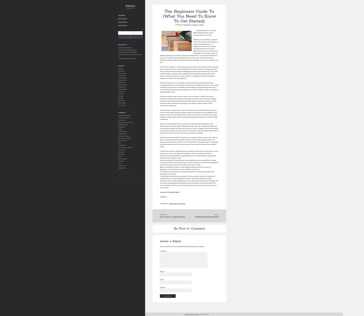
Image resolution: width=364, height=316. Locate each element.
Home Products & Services (125, 138)
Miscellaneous (122, 145)
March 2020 (121, 100)
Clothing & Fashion (123, 124)
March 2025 (121, 71)
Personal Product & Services (125, 147)
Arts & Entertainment (123, 118)
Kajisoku (130, 5)
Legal (119, 143)
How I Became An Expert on (125, 47)
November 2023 (122, 80)
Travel (119, 163)
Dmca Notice (122, 19)
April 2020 (120, 98)
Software (120, 156)
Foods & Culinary (122, 131)
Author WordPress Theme (191, 314)
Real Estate (121, 152)
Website (163, 287)
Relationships (121, 154)
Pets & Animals (122, 149)
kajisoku (187, 25)
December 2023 (122, 78)
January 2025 (121, 75)
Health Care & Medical (124, 136)
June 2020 (121, 94)
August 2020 (121, 91)
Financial (120, 129)
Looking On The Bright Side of (170, 192)
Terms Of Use (122, 25)
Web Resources (122, 168)
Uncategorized (122, 165)
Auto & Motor (121, 120)
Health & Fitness (122, 134)
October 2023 (121, 82)
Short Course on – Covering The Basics (172, 217)
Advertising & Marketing (124, 115)
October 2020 (121, 87)
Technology (121, 161)
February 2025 (122, 73)
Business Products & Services (125, 122)
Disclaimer (121, 15)
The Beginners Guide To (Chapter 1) (127, 58)
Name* (162, 271)
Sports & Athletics (122, 159)
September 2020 (122, 89)
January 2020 (121, 105)
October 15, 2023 (197, 25)
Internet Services (122, 140)
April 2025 (120, 69)
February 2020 (122, 103)
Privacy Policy (122, 22)
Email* (162, 279)
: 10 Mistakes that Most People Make (127, 50)
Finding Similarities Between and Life (207, 217)
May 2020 (120, 96)
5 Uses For (163, 197)
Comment (163, 251)
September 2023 (122, 84)
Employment (121, 127)
